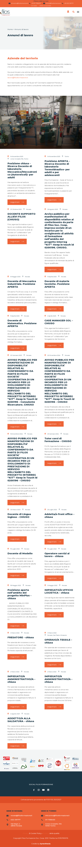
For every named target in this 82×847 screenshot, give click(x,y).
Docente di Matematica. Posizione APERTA (22, 323)
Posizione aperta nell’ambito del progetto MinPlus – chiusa (19, 594)
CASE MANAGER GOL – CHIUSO (59, 322)
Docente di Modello (20, 553)
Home (10, 29)
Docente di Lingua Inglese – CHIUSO (19, 515)
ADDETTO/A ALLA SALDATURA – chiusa (20, 720)
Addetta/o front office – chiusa (59, 515)
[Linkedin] (48, 790)
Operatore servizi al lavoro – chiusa (57, 555)
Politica (46, 833)
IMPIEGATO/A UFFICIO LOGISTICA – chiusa (59, 591)
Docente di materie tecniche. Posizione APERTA (57, 284)
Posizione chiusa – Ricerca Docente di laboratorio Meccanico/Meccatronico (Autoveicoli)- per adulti (22, 170)
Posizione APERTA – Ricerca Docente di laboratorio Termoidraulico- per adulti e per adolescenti (57, 168)
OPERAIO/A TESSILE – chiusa (58, 641)
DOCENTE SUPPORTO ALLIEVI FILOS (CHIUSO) (21, 216)
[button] (78, 11)
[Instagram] (39, 790)
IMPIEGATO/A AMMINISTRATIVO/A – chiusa (21, 679)
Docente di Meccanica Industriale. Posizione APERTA (21, 284)
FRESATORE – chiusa (20, 637)
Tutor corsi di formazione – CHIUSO (58, 440)
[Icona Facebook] (34, 790)
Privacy (26, 833)
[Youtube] (43, 790)
